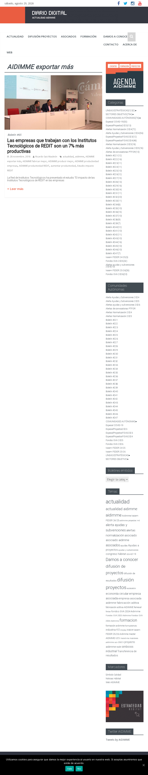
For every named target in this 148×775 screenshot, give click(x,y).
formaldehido (131, 626)
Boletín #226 (114, 174)
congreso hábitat (116, 554)
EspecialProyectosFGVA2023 (121, 136)
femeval (138, 607)
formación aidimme (115, 625)
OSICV (121, 642)
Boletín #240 (114, 227)
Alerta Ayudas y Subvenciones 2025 (124, 148)
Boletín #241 (114, 231)
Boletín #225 (114, 171)
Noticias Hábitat (113, 678)
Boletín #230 (114, 189)
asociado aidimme (117, 540)
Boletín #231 (114, 193)
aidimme (79, 156)
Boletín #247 (113, 253)
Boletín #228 (114, 182)
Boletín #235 (114, 208)
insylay (123, 630)
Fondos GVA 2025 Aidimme (118, 615)
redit (118, 646)
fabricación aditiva (128, 602)
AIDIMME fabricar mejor (35, 161)
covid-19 (131, 553)
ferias (108, 611)
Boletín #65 (14, 134)
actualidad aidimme (121, 509)
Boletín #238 (113, 219)
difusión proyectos (42, 36)
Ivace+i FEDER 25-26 (117, 270)
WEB (9, 52)
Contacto (110, 44)
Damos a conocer (116, 36)
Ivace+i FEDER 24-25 (117, 257)
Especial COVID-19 (116, 121)
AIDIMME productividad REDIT (34, 165)
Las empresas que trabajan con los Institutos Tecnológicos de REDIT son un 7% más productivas (52, 146)
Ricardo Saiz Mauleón (46, 156)
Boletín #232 (114, 197)
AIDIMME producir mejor (60, 161)
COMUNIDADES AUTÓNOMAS (122, 118)
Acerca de (130, 44)
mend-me (125, 638)
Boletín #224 (114, 167)
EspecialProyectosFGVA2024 (121, 140)
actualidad (15, 36)
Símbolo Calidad (113, 675)
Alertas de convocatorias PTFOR (123, 152)
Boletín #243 (114, 238)
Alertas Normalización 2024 (121, 129)
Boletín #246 (114, 249)
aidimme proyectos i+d (130, 520)
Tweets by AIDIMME (118, 739)
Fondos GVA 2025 (116, 261)
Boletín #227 (114, 178)
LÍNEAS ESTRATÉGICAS (120, 110)
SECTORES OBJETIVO (119, 114)
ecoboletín (131, 588)
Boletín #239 (113, 223)
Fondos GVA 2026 (116, 274)
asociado (131, 535)
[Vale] (143, 765)
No (79, 768)
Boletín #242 (114, 234)
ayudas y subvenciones (128, 550)
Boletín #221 (114, 155)
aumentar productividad (63, 165)
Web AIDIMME (113, 682)
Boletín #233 (114, 201)
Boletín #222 (114, 159)
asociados (68, 36)
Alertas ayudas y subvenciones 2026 (120, 266)
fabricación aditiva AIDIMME (119, 607)
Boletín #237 (114, 216)
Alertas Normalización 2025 (121, 144)
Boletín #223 (114, 163)
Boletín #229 (114, 186)
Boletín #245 (114, 246)
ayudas (124, 545)
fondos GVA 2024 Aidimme (125, 611)
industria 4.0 (113, 629)
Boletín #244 (114, 242)
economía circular (117, 593)
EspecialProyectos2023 (118, 125)
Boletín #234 (113, 204)
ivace (130, 629)
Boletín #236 (114, 212)
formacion (128, 620)
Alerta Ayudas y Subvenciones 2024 (124, 133)
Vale (69, 768)
